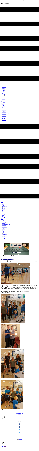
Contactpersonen (3, 99)
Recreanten (3, 102)
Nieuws (2, 84)
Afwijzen (5, 446)
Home (2, 218)
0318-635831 (21, 430)
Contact (2, 119)
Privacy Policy (4, 107)
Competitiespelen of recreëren (5, 113)
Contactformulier (3, 217)
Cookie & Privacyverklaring (26, 443)
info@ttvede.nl (21, 431)
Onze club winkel (3, 88)
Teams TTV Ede (3, 212)
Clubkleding (3, 92)
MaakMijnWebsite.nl (20, 439)
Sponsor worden (3, 209)
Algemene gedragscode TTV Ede (5, 206)
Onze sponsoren (3, 91)
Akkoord (2, 446)
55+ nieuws (3, 203)
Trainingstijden (3, 94)
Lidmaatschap (3, 90)
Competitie (3, 93)
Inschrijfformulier (4, 109)
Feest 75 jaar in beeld (4, 87)
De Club (3, 104)
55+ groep (3, 97)
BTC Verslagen (4, 116)
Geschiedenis (3, 105)
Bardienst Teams (4, 112)
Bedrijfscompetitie (4, 214)
